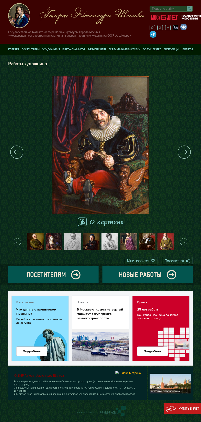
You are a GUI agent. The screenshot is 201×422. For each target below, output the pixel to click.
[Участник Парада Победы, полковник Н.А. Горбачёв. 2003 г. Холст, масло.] (165, 241)
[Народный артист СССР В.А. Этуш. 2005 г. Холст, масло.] (147, 241)
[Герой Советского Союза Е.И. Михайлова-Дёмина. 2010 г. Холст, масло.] (91, 241)
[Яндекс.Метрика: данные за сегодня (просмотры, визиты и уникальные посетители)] (128, 373)
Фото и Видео (152, 49)
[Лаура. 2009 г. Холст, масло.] (54, 241)
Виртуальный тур (74, 49)
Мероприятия (97, 49)
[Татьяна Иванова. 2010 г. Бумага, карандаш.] (109, 241)
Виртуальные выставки (124, 49)
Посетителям (30, 49)
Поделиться (174, 261)
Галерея (13, 49)
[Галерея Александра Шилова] (77, 15)
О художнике (51, 49)
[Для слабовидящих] (175, 29)
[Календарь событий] (160, 29)
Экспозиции (172, 49)
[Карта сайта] (168, 29)
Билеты (188, 49)
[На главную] (152, 29)
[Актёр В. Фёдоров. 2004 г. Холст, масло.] (128, 241)
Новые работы (140, 274)
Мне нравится (138, 261)
